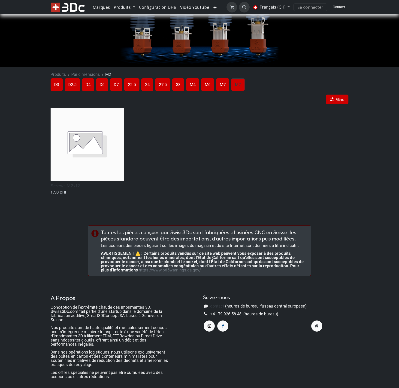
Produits (58, 74)
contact (217, 306)
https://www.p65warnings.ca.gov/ (170, 270)
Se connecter (310, 7)
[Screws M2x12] (87, 144)
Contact (339, 7)
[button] (244, 7)
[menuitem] (101, 7)
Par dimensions (85, 74)
